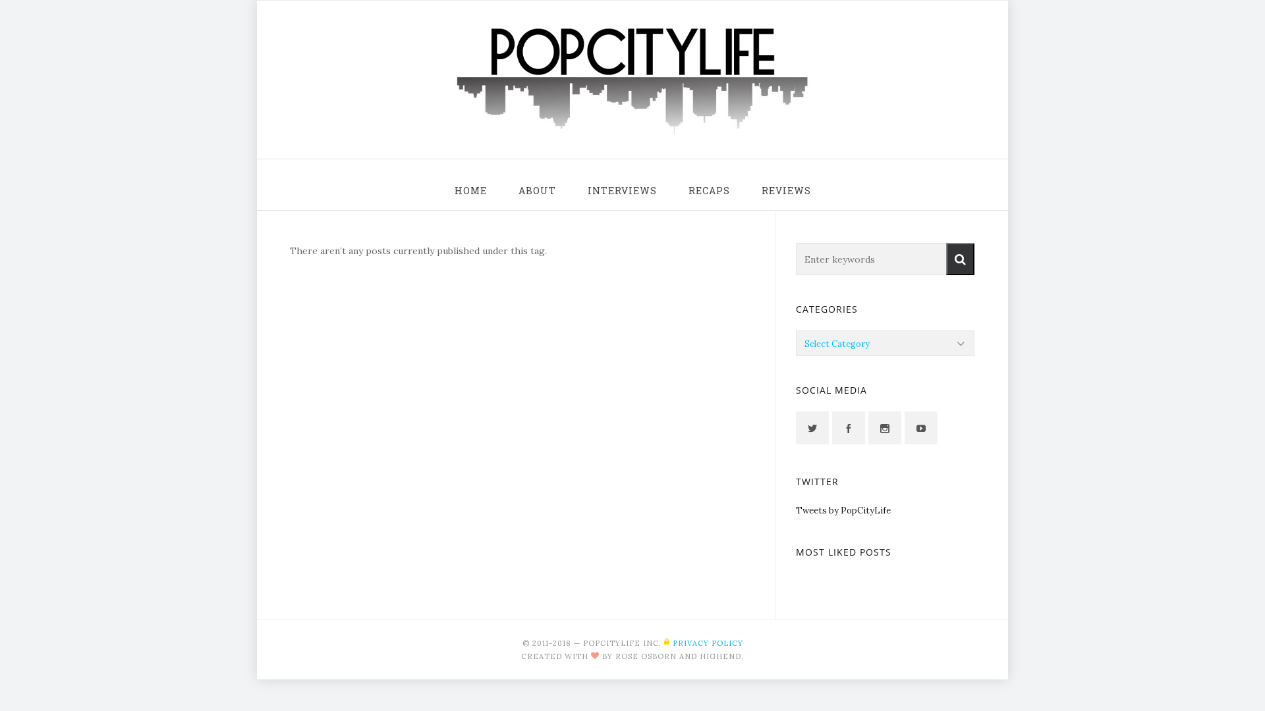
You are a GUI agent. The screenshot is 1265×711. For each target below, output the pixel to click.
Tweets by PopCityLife (843, 510)
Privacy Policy (708, 643)
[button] (960, 259)
